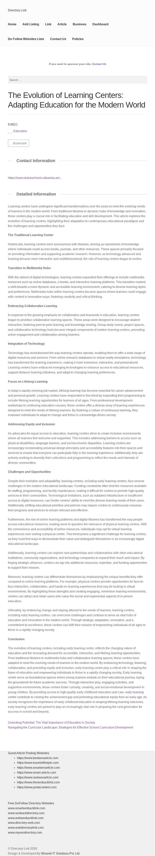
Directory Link (17, 10)
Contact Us (58, 39)
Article (62, 24)
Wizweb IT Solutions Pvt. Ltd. (60, 853)
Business (79, 24)
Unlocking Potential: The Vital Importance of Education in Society (51, 722)
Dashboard (100, 24)
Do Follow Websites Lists (26, 39)
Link (48, 24)
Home (12, 24)
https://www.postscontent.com (37, 787)
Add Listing (30, 24)
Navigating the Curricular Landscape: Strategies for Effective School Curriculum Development (70, 727)
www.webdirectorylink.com (26, 827)
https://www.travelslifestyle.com (38, 762)
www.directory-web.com (24, 822)
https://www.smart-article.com (36, 772)
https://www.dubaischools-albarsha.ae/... (35, 177)
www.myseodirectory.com (25, 832)
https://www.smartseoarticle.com (38, 767)
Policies (78, 39)
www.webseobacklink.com (25, 818)
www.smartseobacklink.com (26, 808)
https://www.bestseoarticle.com (37, 758)
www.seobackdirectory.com (26, 813)
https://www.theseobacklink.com (38, 782)
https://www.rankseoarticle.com (37, 777)
